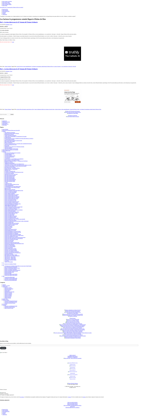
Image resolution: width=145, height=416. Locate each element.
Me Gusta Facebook (72, 367)
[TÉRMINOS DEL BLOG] (73, 356)
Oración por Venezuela (9, 247)
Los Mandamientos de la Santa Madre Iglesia (13, 186)
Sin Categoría (4, 304)
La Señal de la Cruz (8, 183)
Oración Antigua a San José (9, 225)
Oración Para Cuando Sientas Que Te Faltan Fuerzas (14, 235)
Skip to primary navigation (7, 1)
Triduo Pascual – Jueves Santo (10, 256)
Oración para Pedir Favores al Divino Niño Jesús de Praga (15, 237)
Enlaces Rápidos (5, 129)
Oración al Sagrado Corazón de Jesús (11, 224)
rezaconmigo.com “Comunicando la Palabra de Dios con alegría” (11, 7)
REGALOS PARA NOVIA (72, 403)
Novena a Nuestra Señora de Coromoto (12, 194)
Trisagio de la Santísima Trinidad (10, 259)
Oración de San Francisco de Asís (11, 229)
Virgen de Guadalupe (8, 147)
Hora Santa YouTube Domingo (10, 175)
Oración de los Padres (8, 227)
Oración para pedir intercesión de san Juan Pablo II (14, 238)
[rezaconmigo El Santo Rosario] (72, 337)
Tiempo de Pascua (8, 296)
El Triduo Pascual (8, 137)
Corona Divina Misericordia (10, 277)
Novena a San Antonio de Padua (10, 199)
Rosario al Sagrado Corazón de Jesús (11, 271)
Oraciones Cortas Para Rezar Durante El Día (13, 252)
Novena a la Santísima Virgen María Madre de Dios (14, 190)
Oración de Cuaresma (8, 226)
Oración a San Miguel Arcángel (10, 217)
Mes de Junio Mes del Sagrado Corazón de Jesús (13, 140)
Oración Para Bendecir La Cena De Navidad (13, 231)
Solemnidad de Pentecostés (9, 291)
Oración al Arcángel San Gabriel (10, 220)
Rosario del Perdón (8, 273)
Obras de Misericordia (6, 150)
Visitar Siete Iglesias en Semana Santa (11, 148)
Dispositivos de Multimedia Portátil (11, 306)
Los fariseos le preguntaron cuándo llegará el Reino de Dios (42, 66)
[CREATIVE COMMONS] (73, 357)
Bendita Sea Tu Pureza (9, 161)
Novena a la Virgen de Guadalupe (11, 191)
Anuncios (4, 284)
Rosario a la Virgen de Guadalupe (11, 269)
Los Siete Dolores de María (9, 139)
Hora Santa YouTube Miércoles (10, 179)
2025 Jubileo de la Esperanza (10, 132)
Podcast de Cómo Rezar (9, 288)
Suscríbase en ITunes (72, 364)
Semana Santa (7, 290)
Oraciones (4, 151)
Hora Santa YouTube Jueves (10, 176)
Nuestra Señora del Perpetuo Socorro (11, 204)
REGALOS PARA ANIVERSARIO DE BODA (72, 405)
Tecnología (4, 305)
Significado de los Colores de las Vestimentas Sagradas (14, 146)
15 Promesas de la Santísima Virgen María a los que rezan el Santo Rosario (18, 265)
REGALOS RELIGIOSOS (72, 402)
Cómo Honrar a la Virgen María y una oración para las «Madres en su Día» (18, 165)
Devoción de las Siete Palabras (10, 167)
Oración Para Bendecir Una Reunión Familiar (13, 234)
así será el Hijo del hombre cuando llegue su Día (25, 109)
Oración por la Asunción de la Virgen (11, 239)
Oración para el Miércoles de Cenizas (11, 236)
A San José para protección (9, 153)
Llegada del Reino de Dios (74, 109)
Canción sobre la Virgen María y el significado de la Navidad (15, 136)
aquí (13, 42)
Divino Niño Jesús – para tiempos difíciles (12, 168)
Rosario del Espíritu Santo (9, 272)
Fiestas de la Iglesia (8, 287)
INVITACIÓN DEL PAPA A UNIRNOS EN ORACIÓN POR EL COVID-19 (19, 138)
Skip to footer (4, 5)
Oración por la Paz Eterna (9, 240)
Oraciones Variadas (5, 299)
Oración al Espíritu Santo (9, 222)
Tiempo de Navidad (8, 295)
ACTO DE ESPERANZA (9, 156)
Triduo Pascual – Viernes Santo (10, 258)
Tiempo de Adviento (8, 292)
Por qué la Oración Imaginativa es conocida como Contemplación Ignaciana (18, 143)
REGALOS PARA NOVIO (72, 404)
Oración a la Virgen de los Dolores (11, 208)
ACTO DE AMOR (8, 154)
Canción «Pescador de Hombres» (10, 135)
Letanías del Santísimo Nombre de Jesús (12, 184)
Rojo (3, 264)
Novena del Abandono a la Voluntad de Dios (13, 203)
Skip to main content (6, 2)
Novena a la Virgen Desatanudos (10, 192)
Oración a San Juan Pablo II (10, 213)
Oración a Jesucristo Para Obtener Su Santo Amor (13, 206)
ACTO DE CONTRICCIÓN (10, 155)
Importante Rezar (5, 123)
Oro (3, 262)
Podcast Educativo (8, 289)
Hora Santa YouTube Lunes (9, 177)
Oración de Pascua (8, 228)
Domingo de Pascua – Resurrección (11, 169)
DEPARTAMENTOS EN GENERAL (73, 407)
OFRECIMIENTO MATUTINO (10, 205)
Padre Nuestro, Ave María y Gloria (11, 254)
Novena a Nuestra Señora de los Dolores (12, 197)
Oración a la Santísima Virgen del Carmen (12, 207)
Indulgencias (4, 120)
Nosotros (3, 131)
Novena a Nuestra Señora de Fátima (11, 195)
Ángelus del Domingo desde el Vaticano (12, 133)
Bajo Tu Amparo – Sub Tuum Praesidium (12, 159)
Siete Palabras (4, 122)
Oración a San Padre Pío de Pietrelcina (11, 218)
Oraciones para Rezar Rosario (10, 303)
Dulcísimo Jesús (7, 170)
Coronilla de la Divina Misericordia (11, 278)
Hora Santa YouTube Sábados (10, 180)
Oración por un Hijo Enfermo (10, 245)
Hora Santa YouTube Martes (10, 178)
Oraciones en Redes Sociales (10, 307)
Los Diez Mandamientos (9, 185)
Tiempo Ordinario (8, 66)
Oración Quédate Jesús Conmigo (10, 248)
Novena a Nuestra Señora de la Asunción (12, 196)
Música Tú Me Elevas (8, 142)
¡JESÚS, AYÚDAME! (9, 261)
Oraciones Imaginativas (9, 253)
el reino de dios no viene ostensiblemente (23, 66)
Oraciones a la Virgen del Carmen (11, 249)
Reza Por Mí (7, 145)
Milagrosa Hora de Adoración (10, 189)
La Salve (6, 182)
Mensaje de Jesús (8, 188)
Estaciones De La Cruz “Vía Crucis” (11, 174)
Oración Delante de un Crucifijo (10, 230)
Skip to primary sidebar (6, 3)
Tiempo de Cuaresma (8, 293)
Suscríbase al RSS (72, 373)
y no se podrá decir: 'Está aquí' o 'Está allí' (68, 66)
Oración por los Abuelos (9, 241)
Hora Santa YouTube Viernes (10, 181)
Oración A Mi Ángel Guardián (10, 210)
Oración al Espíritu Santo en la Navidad (12, 223)
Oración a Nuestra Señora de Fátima (11, 212)
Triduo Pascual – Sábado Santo (10, 257)
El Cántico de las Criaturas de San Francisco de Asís (14, 172)
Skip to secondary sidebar (6, 4)
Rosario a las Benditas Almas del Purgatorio (12, 270)
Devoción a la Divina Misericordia (11, 279)
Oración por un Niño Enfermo (10, 246)
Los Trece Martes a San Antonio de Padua (12, 187)
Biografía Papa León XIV (9, 134)
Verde (3, 276)
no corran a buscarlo (57, 66)
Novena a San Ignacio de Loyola (10, 200)
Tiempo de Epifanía (8, 294)
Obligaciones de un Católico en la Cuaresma (10, 149)
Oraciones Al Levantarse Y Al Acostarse (12, 251)
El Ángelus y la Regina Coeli (10, 171)
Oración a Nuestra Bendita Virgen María (12, 211)
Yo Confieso (7, 260)
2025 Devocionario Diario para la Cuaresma (12, 152)
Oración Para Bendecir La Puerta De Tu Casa (13, 232)
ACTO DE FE (7, 157)
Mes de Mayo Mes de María (10, 141)
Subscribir (3, 348)
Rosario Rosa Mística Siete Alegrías (11, 274)
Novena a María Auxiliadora (10, 193)
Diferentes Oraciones (6, 121)
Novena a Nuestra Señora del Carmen (11, 198)
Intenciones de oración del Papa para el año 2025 (11, 130)
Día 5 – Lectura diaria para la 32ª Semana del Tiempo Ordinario (19, 22)
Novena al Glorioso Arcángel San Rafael (12, 201)
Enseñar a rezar (5, 298)
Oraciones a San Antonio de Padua (11, 250)
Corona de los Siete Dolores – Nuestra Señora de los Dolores (15, 166)
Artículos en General (6, 285)
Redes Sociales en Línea (9, 308)
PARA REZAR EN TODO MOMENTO (12, 255)
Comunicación (4, 286)
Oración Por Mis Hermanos (9, 244)
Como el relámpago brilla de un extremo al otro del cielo (44, 109)
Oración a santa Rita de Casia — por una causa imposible (15, 219)
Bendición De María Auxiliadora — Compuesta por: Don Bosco (16, 160)
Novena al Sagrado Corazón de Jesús (11, 202)
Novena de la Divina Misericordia (11, 280)
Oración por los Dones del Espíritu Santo (12, 242)
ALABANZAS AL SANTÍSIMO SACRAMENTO (14, 158)
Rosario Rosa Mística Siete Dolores (11, 275)
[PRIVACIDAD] (72, 355)
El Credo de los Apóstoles (9, 173)
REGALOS (72, 406)
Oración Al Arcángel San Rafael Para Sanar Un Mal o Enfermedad (16, 221)
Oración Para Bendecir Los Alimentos (11, 233)
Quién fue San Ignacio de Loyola (10, 144)
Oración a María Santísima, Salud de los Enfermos (14, 209)
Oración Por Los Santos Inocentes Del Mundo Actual (14, 243)
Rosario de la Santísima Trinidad (10, 263)
